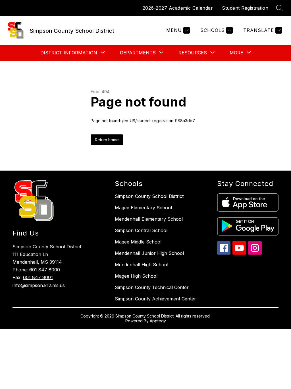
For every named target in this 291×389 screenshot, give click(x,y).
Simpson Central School (141, 230)
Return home (107, 139)
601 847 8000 (44, 270)
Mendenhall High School (141, 264)
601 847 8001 (38, 277)
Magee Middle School (138, 242)
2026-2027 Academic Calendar (178, 8)
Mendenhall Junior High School (149, 253)
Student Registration (245, 8)
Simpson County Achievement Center (155, 299)
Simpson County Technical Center (152, 287)
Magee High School (136, 276)
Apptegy (158, 320)
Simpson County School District (149, 196)
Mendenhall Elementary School (149, 219)
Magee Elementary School (143, 207)
